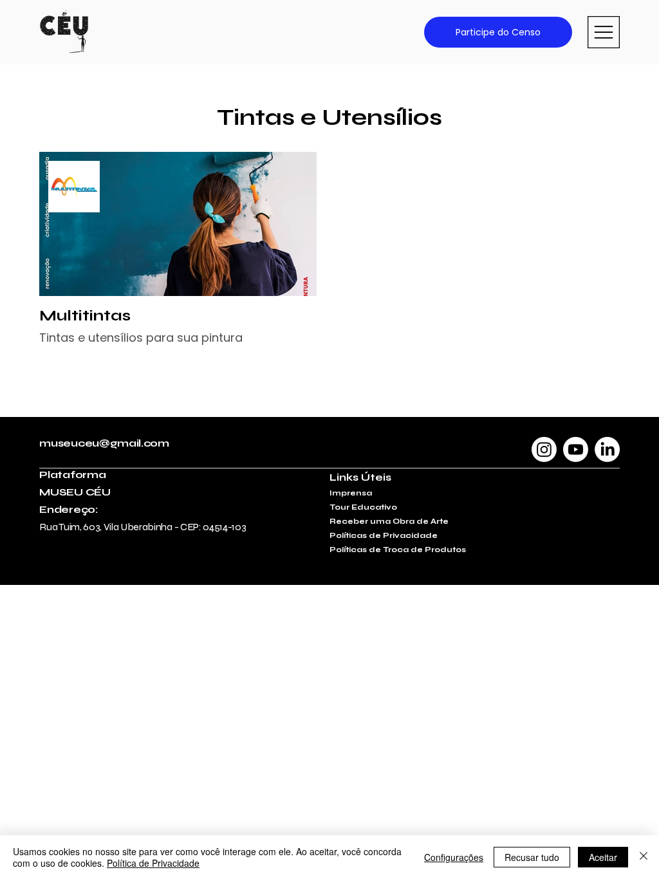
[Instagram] (544, 449)
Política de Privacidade (153, 862)
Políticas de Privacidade (384, 535)
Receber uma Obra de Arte (389, 521)
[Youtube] (575, 449)
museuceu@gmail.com (104, 443)
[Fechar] (643, 857)
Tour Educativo (363, 507)
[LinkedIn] (607, 449)
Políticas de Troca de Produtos (398, 549)
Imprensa (351, 492)
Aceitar (603, 857)
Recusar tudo (532, 857)
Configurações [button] (453, 857)
